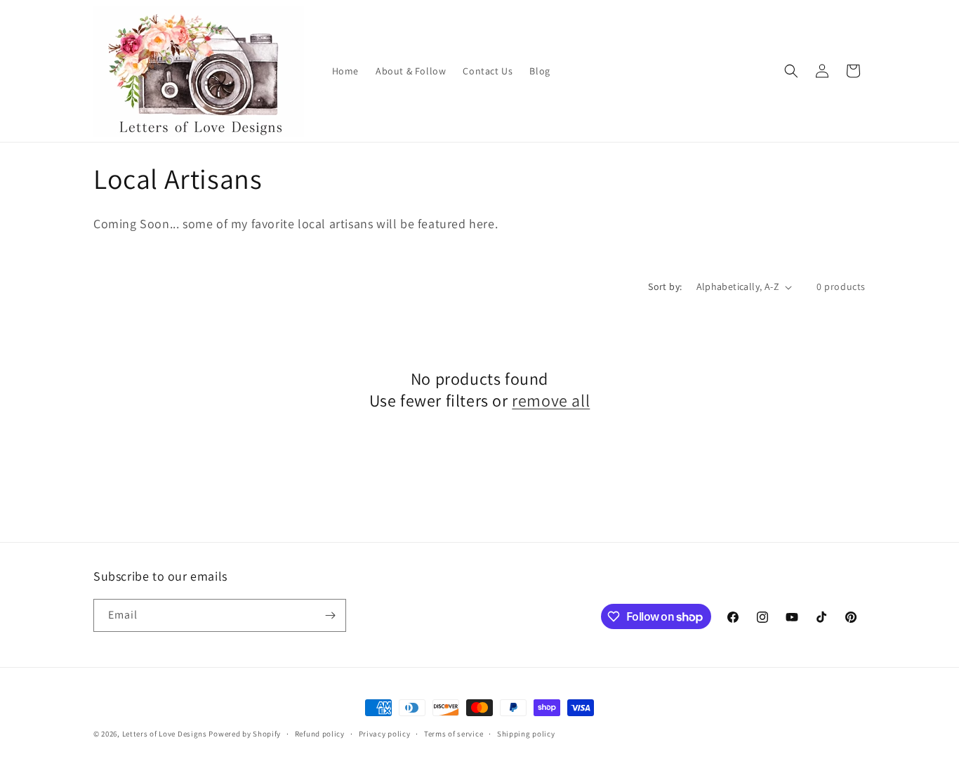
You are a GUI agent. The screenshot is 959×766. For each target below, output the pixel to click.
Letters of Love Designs (165, 734)
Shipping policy (526, 734)
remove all (551, 400)
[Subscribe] (330, 615)
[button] (791, 70)
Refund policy (320, 734)
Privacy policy (385, 734)
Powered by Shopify (245, 734)
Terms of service (453, 734)
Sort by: (665, 286)
